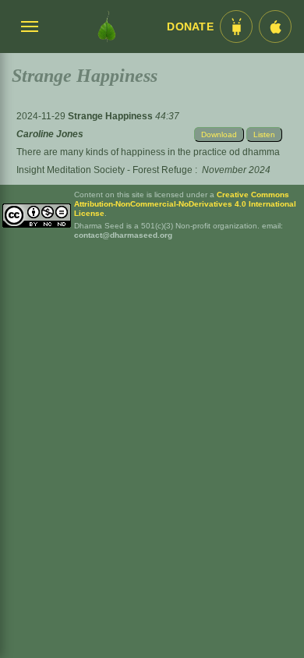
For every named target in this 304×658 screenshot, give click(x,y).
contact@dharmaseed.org (123, 235)
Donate (190, 27)
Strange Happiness (111, 116)
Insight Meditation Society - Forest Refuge (104, 169)
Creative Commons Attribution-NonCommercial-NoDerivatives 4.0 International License (185, 204)
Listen (264, 134)
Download (219, 134)
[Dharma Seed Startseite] (107, 26)
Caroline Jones (49, 134)
